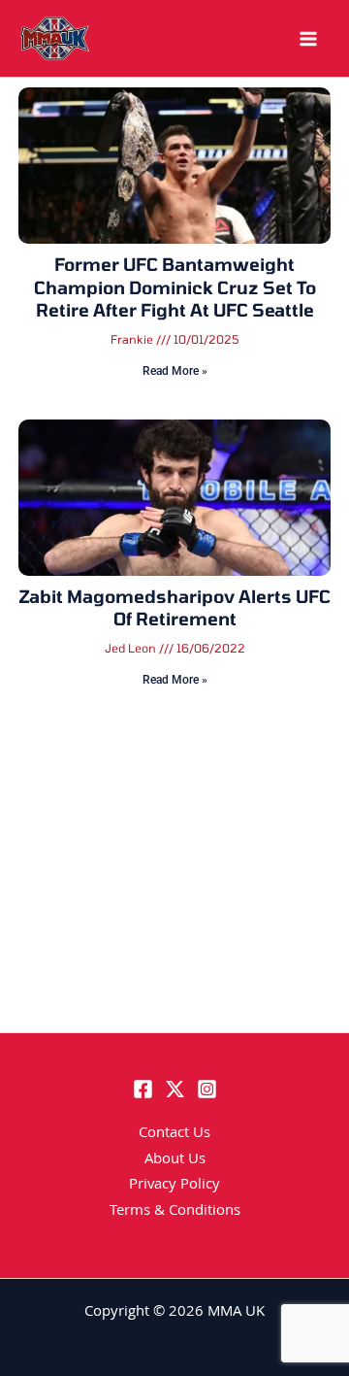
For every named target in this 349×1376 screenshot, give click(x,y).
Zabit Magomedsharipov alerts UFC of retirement (174, 607)
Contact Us (174, 1134)
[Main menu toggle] (308, 38)
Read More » (175, 371)
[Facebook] (143, 1089)
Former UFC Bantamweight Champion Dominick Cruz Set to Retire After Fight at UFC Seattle (175, 286)
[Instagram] (207, 1089)
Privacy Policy (174, 1185)
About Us (175, 1160)
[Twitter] (175, 1089)
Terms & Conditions (175, 1212)
